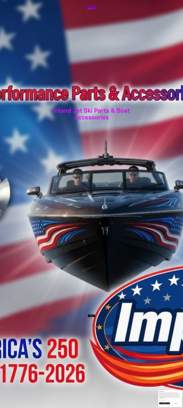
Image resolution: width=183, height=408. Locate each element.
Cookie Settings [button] (170, 405)
